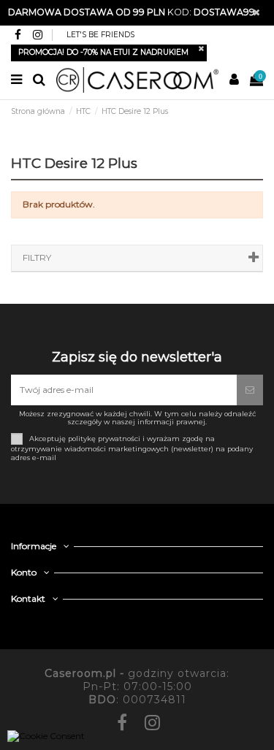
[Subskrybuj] (250, 390)
